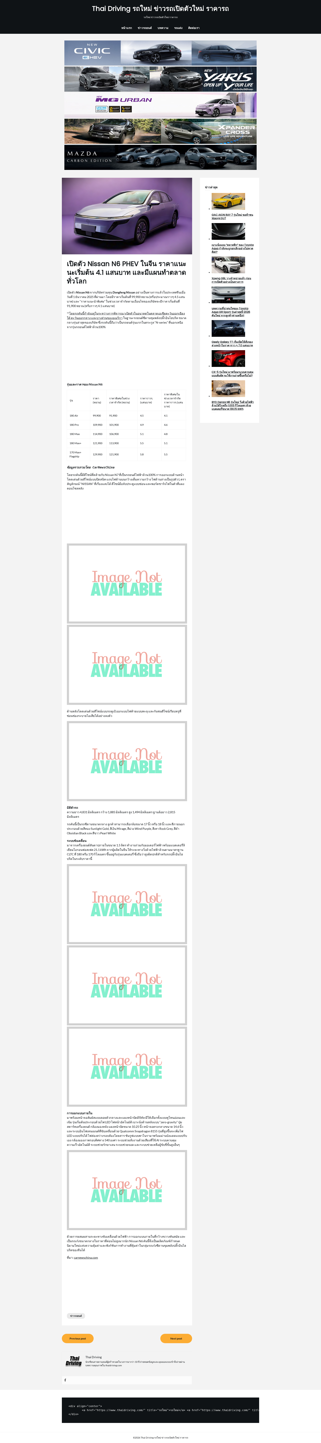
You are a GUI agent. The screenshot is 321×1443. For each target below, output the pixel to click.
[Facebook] (65, 1380)
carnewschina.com (86, 1257)
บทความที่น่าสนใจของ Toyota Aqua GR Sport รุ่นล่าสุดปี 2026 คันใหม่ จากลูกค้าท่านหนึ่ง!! (231, 312)
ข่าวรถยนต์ (145, 28)
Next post (176, 1338)
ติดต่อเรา (194, 28)
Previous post (78, 1338)
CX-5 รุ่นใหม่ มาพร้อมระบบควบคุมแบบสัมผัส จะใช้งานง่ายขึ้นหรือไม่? (232, 373)
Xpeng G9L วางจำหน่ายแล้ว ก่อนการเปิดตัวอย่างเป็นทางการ (231, 280)
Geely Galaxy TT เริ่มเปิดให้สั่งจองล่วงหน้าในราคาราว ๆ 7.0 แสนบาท (232, 343)
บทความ (163, 28)
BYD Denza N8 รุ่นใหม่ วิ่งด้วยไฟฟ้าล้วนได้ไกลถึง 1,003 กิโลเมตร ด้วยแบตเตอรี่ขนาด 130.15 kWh (233, 405)
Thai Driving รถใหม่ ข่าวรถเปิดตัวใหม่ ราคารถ (160, 8)
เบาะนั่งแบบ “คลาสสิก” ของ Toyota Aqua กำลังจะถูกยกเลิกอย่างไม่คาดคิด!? (233, 248)
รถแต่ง (178, 28)
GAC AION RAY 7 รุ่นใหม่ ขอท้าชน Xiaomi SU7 (232, 216)
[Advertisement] (127, 355)
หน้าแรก (126, 28)
